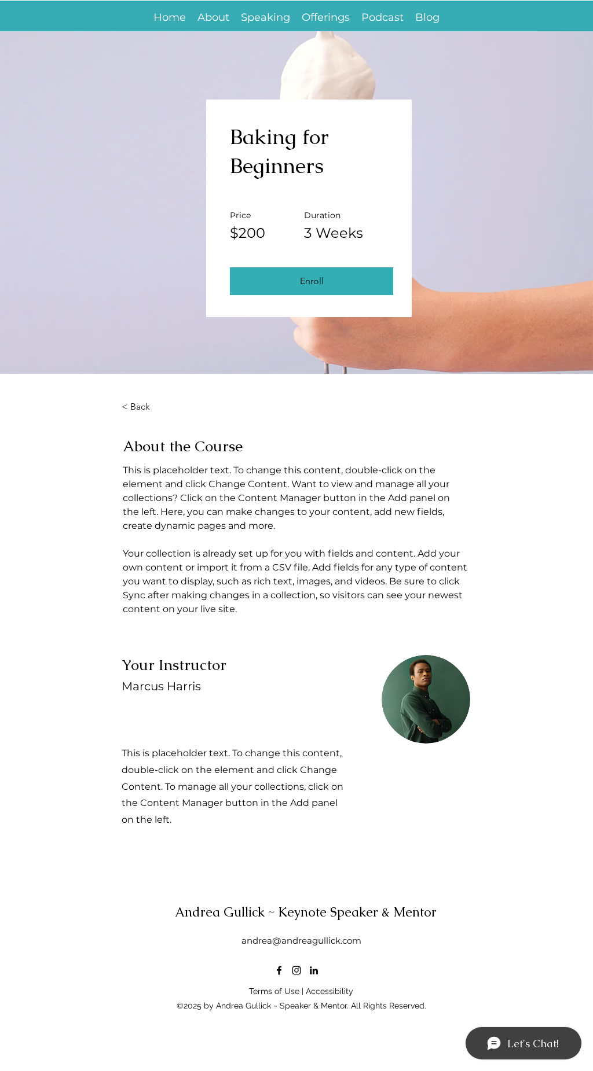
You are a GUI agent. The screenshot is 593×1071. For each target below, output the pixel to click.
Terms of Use (274, 991)
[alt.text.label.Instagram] (296, 970)
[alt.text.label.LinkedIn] (314, 970)
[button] (326, 17)
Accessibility (329, 991)
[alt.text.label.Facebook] (279, 970)
